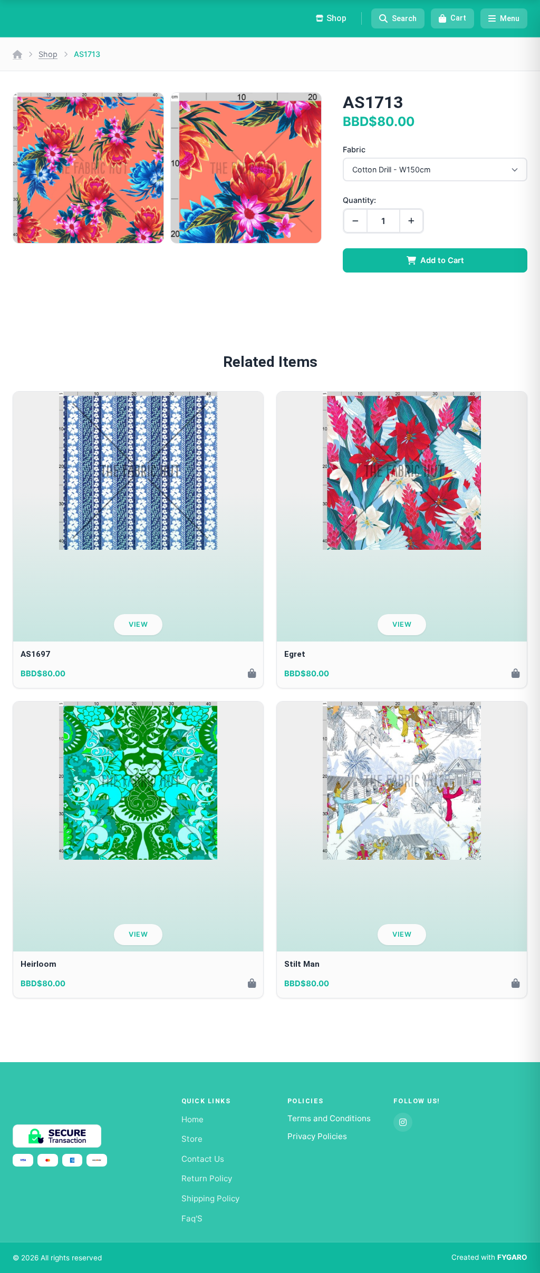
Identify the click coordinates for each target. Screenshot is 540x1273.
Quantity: (359, 200)
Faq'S (191, 1218)
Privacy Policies (317, 1136)
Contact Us (202, 1159)
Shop (47, 54)
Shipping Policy (210, 1198)
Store (191, 1139)
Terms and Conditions (329, 1118)
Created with (489, 1257)
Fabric (354, 149)
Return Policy (206, 1178)
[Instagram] (402, 1122)
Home (192, 1119)
